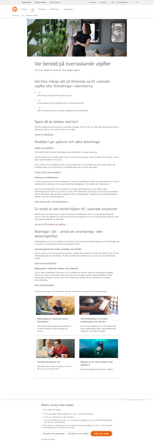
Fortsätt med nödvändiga (54, 433)
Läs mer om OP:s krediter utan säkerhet (50, 224)
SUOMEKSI (103, 2)
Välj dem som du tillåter (78, 433)
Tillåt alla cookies (101, 433)
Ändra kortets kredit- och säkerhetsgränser (51, 202)
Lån (23, 15)
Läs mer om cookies (48, 439)
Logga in (137, 2)
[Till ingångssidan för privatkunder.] (14, 9)
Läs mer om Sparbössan (44, 134)
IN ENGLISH (93, 2)
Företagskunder (40, 2)
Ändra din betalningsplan (44, 285)
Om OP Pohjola (55, 2)
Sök (113, 2)
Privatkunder (26, 2)
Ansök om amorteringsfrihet (45, 263)
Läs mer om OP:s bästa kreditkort (47, 172)
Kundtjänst (123, 2)
